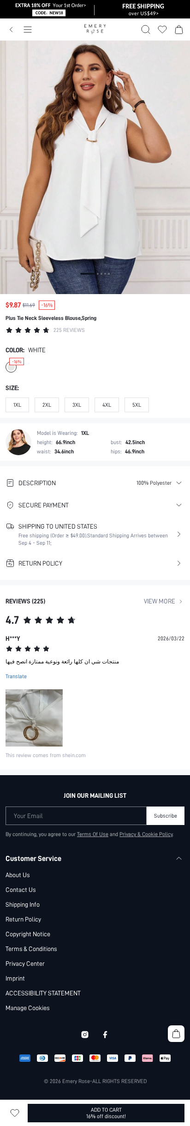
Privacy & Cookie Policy (145, 834)
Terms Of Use (92, 834)
